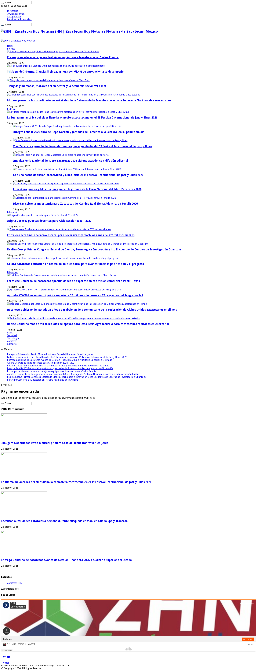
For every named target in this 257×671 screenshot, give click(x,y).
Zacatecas (12, 341)
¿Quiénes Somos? (16, 13)
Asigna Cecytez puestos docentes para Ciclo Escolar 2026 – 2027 (49, 220)
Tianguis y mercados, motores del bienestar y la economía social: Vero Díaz (56, 86)
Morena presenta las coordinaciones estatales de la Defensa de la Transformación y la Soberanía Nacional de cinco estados (89, 100)
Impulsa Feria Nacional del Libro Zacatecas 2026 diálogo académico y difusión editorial (70, 160)
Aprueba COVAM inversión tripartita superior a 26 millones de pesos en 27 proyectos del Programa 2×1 (75, 295)
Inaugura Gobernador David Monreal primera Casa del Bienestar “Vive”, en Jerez (50, 354)
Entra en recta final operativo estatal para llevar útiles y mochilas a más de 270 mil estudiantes (70, 235)
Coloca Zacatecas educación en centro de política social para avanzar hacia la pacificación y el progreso (75, 263)
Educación (12, 212)
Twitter (5, 656)
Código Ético (14, 16)
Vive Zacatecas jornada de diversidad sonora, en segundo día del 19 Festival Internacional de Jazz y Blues (82, 146)
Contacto (12, 343)
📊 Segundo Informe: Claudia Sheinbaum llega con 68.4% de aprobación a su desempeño (65, 71)
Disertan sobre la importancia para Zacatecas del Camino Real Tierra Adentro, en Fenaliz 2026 (75, 203)
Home (10, 45)
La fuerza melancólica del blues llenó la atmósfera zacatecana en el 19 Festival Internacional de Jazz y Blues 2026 (82, 117)
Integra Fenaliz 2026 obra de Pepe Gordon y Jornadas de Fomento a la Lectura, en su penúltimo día (78, 132)
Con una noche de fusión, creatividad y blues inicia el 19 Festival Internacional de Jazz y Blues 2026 (78, 175)
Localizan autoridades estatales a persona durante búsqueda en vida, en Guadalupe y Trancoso (64, 521)
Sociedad (12, 335)
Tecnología (13, 338)
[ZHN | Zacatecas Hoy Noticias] (18, 40)
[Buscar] (2, 3)
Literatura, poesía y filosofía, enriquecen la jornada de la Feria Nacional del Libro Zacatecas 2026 (77, 189)
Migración (12, 272)
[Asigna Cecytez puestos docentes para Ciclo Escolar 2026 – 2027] (42, 215)
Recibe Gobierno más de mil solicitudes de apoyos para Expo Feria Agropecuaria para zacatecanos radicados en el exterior (88, 324)
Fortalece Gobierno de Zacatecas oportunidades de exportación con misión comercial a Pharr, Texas (73, 281)
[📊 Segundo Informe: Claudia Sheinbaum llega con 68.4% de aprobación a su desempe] (56, 65)
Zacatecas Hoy (14, 583)
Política (11, 48)
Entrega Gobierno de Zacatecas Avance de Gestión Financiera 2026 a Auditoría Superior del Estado (59, 360)
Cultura (11, 109)
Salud (10, 332)
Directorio (12, 11)
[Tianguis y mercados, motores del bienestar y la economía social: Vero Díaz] (48, 80)
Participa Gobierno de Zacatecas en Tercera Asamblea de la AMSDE (42, 379)
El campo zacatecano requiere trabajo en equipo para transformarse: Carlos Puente (63, 57)
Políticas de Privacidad (19, 19)
